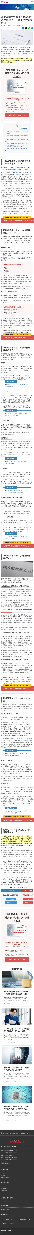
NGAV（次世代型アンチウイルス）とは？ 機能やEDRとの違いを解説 (17, 754)
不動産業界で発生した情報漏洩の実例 (17, 144)
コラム (13, 1132)
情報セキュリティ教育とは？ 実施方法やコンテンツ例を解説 (16, 812)
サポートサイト (4, 1201)
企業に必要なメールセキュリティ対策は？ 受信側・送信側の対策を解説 (16, 491)
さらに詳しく (11, 899)
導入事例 (3, 1175)
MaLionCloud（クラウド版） (25, 1219)
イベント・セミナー (5, 1193)
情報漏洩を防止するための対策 (15, 146)
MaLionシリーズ (6, 1132)
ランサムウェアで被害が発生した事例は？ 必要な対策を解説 (16, 414)
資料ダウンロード (11, 902)
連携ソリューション (5, 1177)
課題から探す (4, 1188)
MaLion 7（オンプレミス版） (8, 1223)
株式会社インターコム (6, 1209)
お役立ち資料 (4, 1190)
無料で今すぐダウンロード (17, 115)
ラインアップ (4, 1173)
